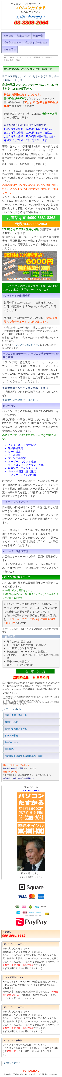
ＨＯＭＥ (8, 35)
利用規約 (9, 749)
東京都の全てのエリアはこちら (20, 400)
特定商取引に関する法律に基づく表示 (23, 756)
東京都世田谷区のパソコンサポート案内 (25, 388)
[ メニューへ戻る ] (12, 709)
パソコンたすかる (11, 1063)
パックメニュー (12, 42)
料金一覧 (38, 35)
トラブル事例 (11, 735)
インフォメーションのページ (25, 344)
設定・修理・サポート (16, 715)
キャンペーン (11, 742)
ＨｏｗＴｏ (9, 49)
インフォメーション (35, 42)
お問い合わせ (11, 722)
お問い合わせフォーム (16, 728)
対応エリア (23, 35)
